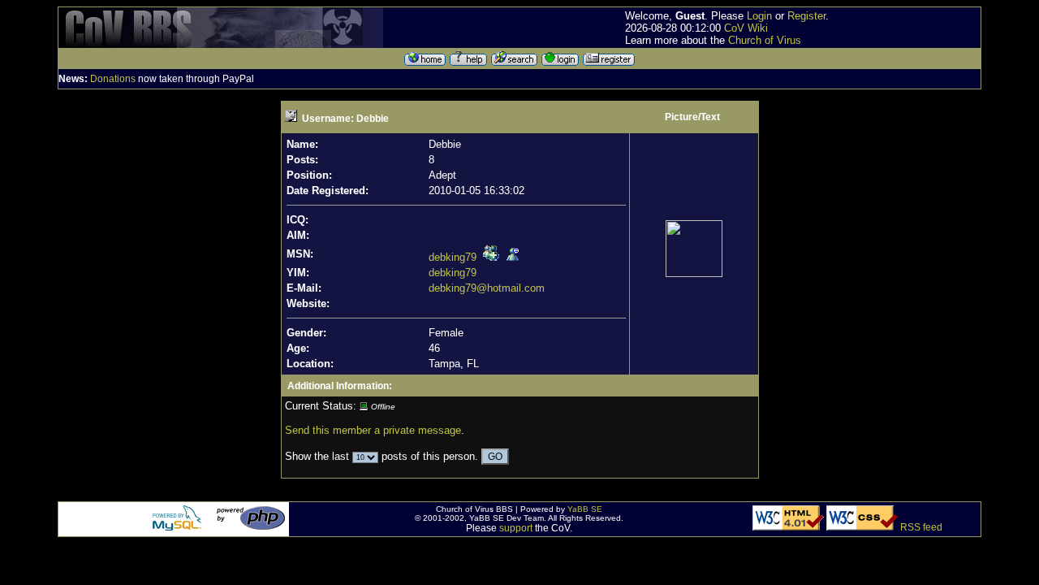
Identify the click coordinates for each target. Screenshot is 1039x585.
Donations (113, 78)
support (515, 528)
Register (806, 16)
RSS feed (921, 527)
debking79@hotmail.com (487, 288)
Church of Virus (764, 40)
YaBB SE (584, 509)
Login (759, 16)
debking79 (452, 257)
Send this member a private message (373, 430)
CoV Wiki (746, 28)
